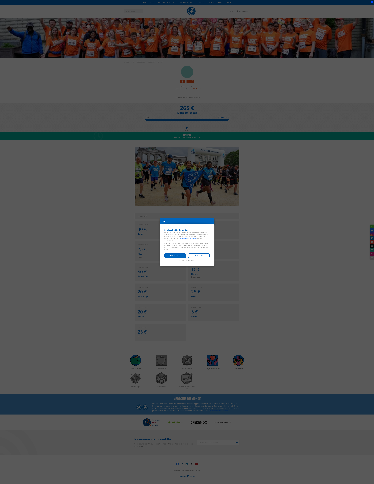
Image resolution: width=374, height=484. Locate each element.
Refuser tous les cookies (187, 260)
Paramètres (199, 256)
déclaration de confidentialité (188, 238)
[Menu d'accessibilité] (372, 2)
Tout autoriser (175, 256)
